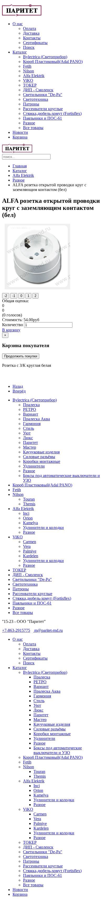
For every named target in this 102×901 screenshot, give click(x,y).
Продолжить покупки (20, 356)
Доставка (31, 33)
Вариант (30, 414)
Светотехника (35, 99)
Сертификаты (35, 42)
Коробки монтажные (41, 461)
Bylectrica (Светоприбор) (45, 57)
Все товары (33, 127)
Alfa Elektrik (33, 75)
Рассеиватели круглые (43, 109)
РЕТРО (29, 409)
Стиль (28, 428)
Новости (20, 132)
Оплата (29, 28)
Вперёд (19, 391)
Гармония (32, 423)
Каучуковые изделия (41, 452)
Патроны (31, 104)
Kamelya (30, 523)
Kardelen (30, 556)
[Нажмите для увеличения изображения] (37, 288)
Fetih (27, 66)
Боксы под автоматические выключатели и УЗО (57, 750)
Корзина (20, 137)
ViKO (28, 80)
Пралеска (31, 404)
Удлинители (34, 466)
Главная (20, 166)
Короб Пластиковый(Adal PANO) (53, 61)
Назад (18, 386)
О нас (18, 24)
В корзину (11, 330)
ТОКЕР (30, 85)
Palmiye (29, 551)
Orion (28, 518)
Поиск (29, 47)
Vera (27, 546)
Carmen (29, 541)
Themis (29, 504)
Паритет (30, 442)
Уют (27, 433)
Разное (29, 123)
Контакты (32, 38)
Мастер (29, 447)
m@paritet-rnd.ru (48, 630)
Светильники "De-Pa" (42, 94)
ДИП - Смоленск (38, 90)
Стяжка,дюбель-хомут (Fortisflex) (52, 113)
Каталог (20, 52)
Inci (26, 513)
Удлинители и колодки (43, 527)
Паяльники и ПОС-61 (42, 118)
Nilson (28, 71)
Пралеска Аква (36, 419)
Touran (29, 499)
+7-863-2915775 (16, 630)
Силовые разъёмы (39, 456)
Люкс (28, 438)
